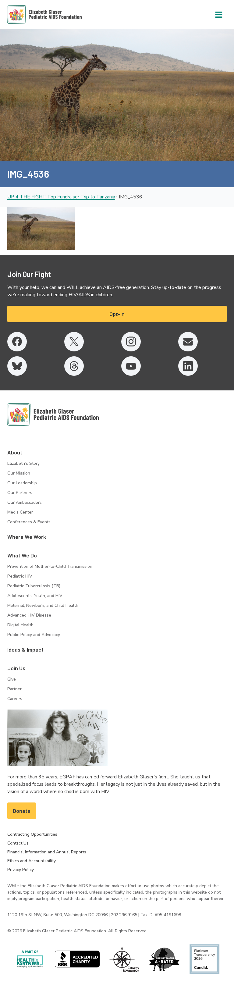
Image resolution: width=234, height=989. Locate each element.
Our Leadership (22, 483)
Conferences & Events (29, 522)
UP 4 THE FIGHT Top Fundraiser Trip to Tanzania (61, 197)
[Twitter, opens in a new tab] (74, 341)
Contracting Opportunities (32, 834)
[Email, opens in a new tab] (188, 341)
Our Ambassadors (24, 502)
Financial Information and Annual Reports (46, 852)
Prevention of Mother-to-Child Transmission (49, 566)
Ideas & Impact (25, 649)
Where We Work (26, 536)
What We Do (22, 555)
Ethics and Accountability (31, 861)
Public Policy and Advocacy (33, 635)
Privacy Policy (20, 870)
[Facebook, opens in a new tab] (17, 341)
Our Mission (18, 473)
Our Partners (19, 493)
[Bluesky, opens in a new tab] (17, 366)
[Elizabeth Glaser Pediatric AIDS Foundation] (53, 414)
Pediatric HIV (19, 576)
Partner (14, 689)
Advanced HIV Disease (29, 615)
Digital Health (20, 625)
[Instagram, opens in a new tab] (131, 341)
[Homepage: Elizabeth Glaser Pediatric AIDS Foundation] (28, 14)
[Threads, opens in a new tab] (74, 366)
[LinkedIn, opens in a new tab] (188, 366)
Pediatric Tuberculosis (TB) (33, 586)
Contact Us (18, 843)
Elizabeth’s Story (23, 463)
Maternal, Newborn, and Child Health (42, 605)
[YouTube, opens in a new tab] (131, 366)
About (14, 452)
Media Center (20, 512)
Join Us (16, 668)
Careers (14, 699)
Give (11, 679)
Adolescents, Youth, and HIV (34, 596)
